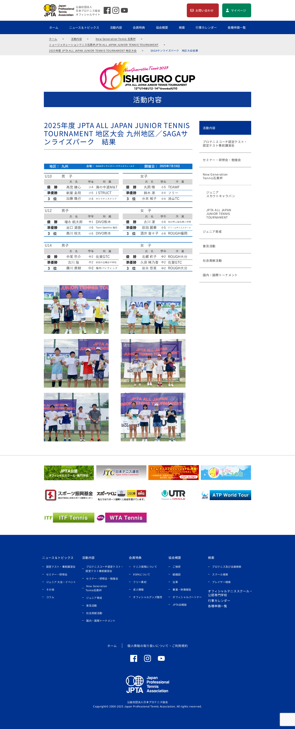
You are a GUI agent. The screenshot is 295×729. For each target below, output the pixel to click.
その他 (50, 589)
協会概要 (162, 27)
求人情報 (138, 589)
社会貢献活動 (94, 613)
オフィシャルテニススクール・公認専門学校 (230, 593)
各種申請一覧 (237, 27)
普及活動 (91, 605)
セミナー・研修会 (56, 574)
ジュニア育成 (94, 597)
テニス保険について (145, 566)
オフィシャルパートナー (187, 597)
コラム (50, 597)
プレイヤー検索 (221, 582)
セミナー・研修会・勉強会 (102, 578)
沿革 (175, 582)
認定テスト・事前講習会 (60, 566)
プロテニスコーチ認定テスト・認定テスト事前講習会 (104, 568)
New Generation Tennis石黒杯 (96, 588)
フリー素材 (139, 582)
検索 (182, 27)
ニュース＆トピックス (84, 27)
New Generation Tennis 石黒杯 (116, 39)
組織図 (177, 574)
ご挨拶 (177, 566)
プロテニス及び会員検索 (226, 566)
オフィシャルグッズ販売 (147, 597)
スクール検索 (220, 574)
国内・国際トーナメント (100, 620)
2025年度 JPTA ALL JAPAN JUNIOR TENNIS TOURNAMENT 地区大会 (93, 50)
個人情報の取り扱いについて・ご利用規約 (157, 645)
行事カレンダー (206, 27)
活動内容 (116, 27)
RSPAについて (141, 574)
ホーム (53, 27)
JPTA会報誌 (180, 604)
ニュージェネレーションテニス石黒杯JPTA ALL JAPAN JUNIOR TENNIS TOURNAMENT (104, 44)
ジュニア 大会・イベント (61, 582)
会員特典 (139, 27)
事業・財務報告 (182, 589)
